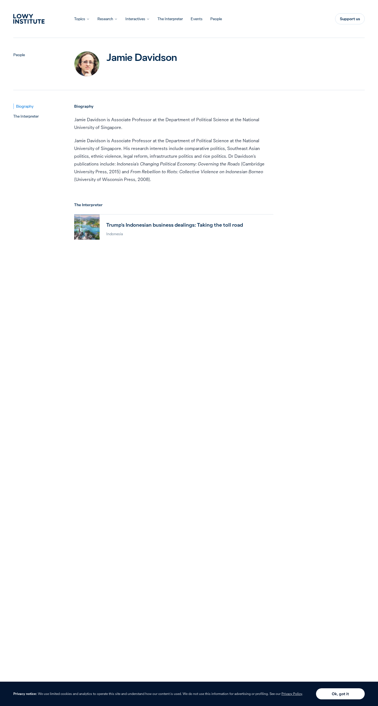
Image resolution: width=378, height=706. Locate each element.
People (216, 18)
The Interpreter (170, 18)
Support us (350, 18)
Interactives (135, 18)
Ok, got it (340, 693)
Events (197, 18)
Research (105, 18)
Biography (24, 106)
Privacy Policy (291, 694)
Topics (79, 18)
